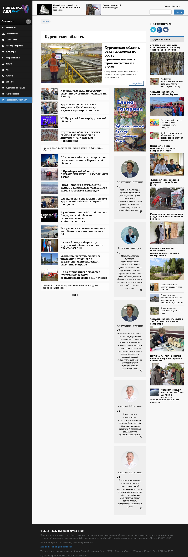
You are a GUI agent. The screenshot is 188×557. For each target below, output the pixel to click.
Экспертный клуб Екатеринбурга (112, 6)
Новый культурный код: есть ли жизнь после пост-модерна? (67, 7)
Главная (46, 21)
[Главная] (16, 12)
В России (176, 6)
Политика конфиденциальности (56, 546)
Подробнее (136, 83)
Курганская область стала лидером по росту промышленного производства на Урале (122, 57)
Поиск (179, 12)
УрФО (166, 6)
